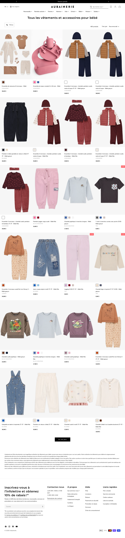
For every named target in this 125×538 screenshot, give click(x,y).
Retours (87, 497)
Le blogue (70, 506)
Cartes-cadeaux (108, 497)
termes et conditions (12, 515)
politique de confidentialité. (28, 515)
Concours (88, 507)
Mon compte (107, 491)
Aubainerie (13, 530)
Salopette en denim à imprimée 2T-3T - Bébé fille (16, 424)
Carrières (70, 503)
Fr (5, 7)
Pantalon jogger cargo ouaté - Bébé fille (44, 221)
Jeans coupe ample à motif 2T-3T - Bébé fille (46, 289)
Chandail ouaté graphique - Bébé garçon (13, 357)
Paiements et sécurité (91, 501)
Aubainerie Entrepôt (73, 499)
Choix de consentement (92, 510)
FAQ (86, 491)
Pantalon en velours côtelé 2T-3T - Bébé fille (46, 424)
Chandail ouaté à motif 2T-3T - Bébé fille (76, 424)
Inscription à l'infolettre (110, 504)
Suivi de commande (109, 494)
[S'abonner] (42, 506)
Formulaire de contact (54, 498)
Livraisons (88, 494)
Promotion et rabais (91, 504)
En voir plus (62, 439)
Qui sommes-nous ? (73, 491)
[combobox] (100, 7)
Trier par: (105, 26)
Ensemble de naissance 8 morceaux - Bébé (14, 86)
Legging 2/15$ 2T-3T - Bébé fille (73, 289)
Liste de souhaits (108, 501)
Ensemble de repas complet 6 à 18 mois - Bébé (46, 86)
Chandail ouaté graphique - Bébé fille (75, 357)
